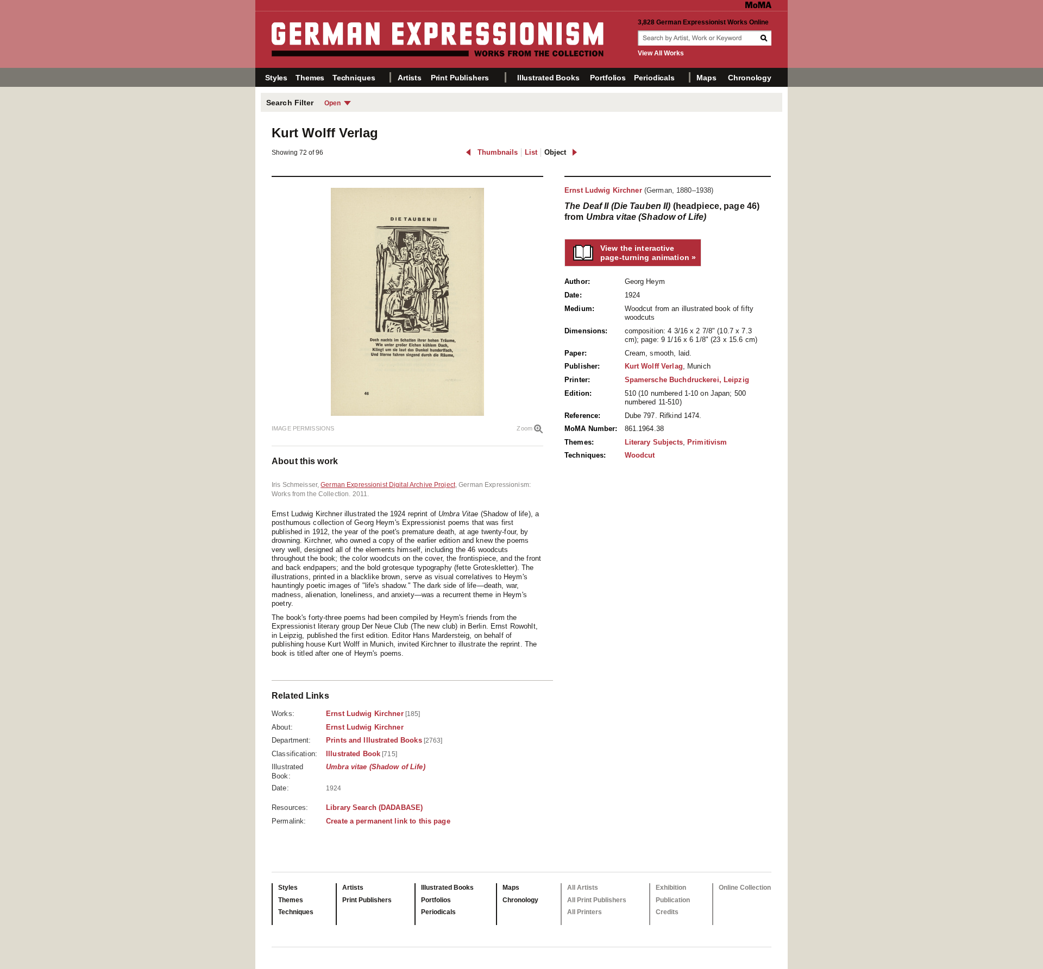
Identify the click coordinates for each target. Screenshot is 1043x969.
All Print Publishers (596, 900)
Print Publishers (460, 77)
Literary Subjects (654, 442)
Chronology (749, 77)
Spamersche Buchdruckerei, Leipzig (687, 380)
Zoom (524, 428)
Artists (410, 77)
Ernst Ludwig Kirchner (603, 190)
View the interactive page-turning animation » (648, 253)
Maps (706, 77)
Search (764, 38)
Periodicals (654, 77)
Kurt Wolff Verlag (654, 366)
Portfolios (608, 77)
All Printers (584, 912)
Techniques (353, 77)
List (531, 152)
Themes (310, 77)
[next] (574, 152)
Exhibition (671, 887)
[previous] (468, 152)
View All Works (661, 53)
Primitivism (707, 442)
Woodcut (640, 455)
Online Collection (745, 887)
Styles (276, 77)
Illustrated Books (548, 77)
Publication (673, 900)
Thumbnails (497, 152)
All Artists (582, 887)
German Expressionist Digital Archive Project (388, 485)
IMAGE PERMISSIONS (303, 428)
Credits (667, 912)
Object (555, 152)
